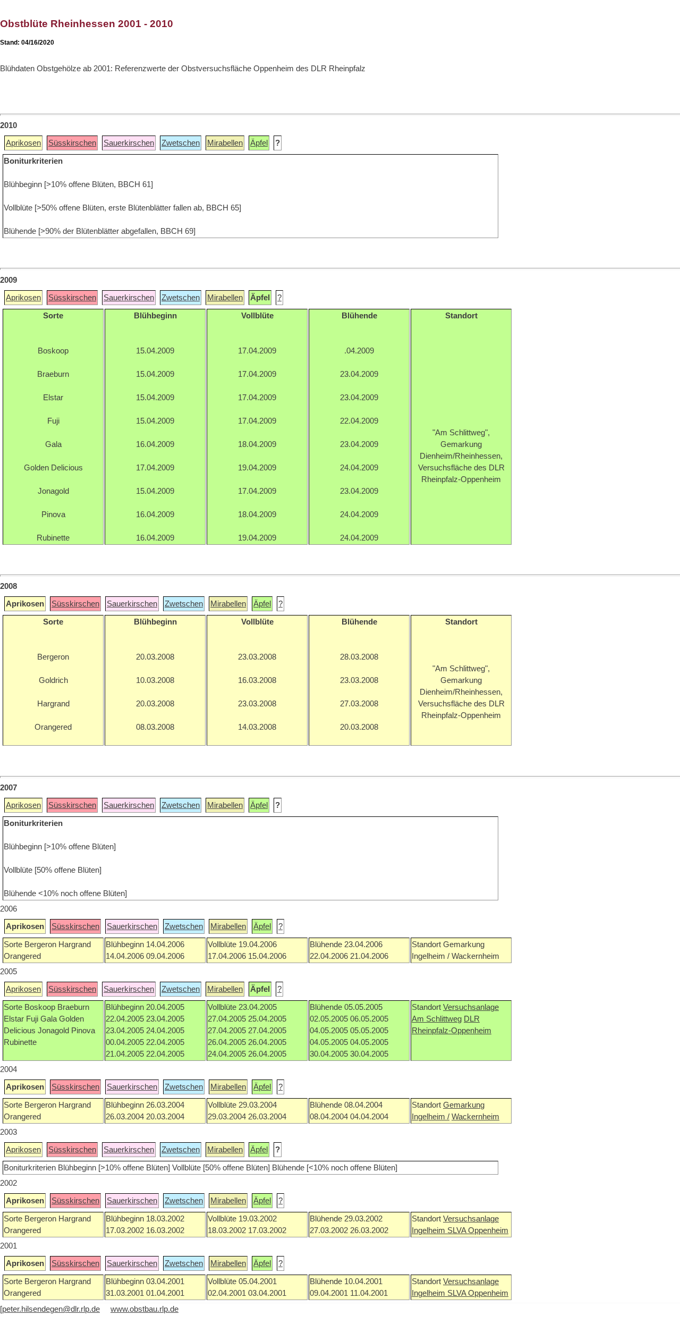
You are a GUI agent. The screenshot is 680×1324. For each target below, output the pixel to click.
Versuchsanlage (471, 1007)
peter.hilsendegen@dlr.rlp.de (51, 1309)
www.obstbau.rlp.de (144, 1309)
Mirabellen (225, 143)
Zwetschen (181, 143)
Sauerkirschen (129, 143)
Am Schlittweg (437, 1019)
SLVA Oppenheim (477, 1230)
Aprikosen (23, 143)
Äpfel (259, 143)
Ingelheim (429, 1230)
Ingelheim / (430, 1116)
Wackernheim (475, 1116)
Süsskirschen (72, 143)
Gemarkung (463, 1105)
